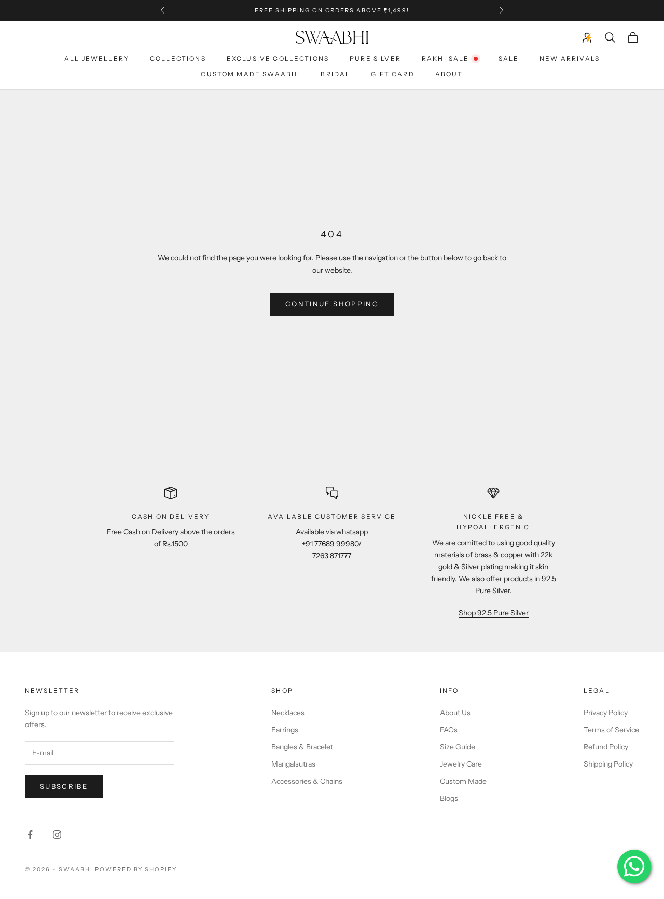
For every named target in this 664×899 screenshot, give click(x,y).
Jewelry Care (461, 764)
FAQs (449, 729)
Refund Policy (606, 747)
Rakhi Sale (445, 58)
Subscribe (64, 786)
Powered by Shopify (136, 869)
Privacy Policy (606, 712)
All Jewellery (96, 58)
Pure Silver (375, 58)
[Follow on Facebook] (30, 834)
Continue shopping (332, 304)
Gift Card (392, 74)
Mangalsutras (293, 764)
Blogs (449, 798)
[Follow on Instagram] (57, 834)
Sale (509, 58)
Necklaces (288, 712)
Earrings (284, 729)
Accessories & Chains (306, 781)
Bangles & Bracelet (302, 747)
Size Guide (457, 747)
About (449, 74)
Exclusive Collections (278, 58)
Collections (178, 58)
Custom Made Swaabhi (250, 74)
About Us (455, 712)
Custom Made (463, 781)
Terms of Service (611, 729)
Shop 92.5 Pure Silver (494, 613)
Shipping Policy (608, 764)
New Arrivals (570, 58)
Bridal (335, 74)
